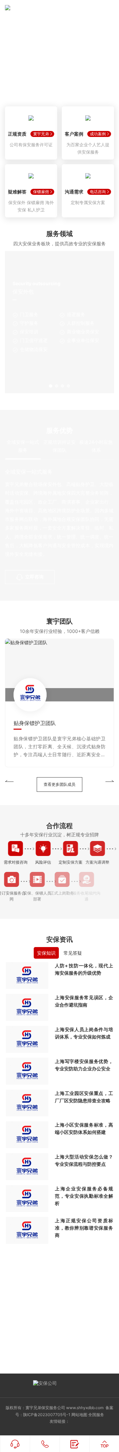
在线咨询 (66, 1350)
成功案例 (98, 133)
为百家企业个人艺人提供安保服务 (87, 148)
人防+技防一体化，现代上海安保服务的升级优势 (84, 969)
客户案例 (74, 134)
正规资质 (17, 134)
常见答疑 (72, 953)
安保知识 (46, 953)
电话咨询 (98, 191)
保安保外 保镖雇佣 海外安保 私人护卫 (31, 206)
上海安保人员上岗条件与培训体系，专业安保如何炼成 (84, 1033)
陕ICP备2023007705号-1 (46, 1414)
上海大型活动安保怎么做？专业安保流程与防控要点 (84, 1160)
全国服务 (96, 1414)
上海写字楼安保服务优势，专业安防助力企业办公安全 (84, 1064)
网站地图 (79, 1414)
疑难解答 (17, 191)
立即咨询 (34, 576)
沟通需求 (74, 191)
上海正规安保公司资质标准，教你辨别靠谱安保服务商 (84, 1228)
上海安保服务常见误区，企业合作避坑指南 (84, 1001)
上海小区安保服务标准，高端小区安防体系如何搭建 (84, 1128)
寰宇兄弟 (41, 133)
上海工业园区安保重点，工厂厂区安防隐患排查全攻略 (84, 1096)
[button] (50, 386)
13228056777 (60, 1324)
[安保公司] (31, 10)
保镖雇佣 (41, 191)
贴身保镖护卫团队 (35, 723)
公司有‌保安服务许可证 (31, 144)
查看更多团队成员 (59, 784)
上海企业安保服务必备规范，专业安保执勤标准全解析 (84, 1196)
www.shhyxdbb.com (84, 1407)
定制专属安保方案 (88, 202)
